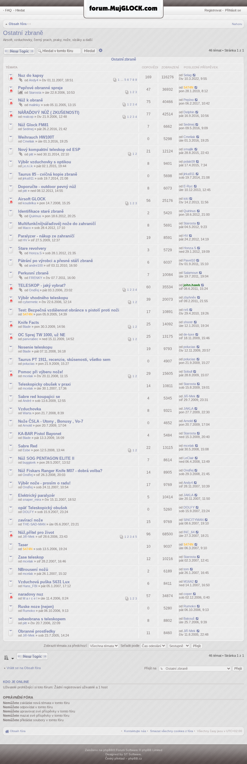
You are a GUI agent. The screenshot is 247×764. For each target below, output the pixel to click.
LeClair (188, 458)
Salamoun (190, 272)
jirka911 (28, 178)
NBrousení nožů (33, 569)
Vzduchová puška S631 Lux (44, 582)
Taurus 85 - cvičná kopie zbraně (47, 174)
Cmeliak (28, 141)
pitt (31, 154)
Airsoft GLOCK (31, 199)
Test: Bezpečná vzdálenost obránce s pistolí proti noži (68, 310)
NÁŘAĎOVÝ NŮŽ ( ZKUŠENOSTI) (48, 112)
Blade (27, 326)
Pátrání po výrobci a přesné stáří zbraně (55, 260)
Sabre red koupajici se (39, 396)
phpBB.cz (135, 758)
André (27, 400)
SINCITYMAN (193, 519)
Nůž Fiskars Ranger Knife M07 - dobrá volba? (60, 470)
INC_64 (189, 532)
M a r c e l (30, 598)
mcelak (28, 376)
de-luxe (188, 334)
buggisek (29, 462)
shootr (188, 322)
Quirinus (35, 216)
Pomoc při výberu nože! (40, 372)
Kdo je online (16, 682)
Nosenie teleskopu (35, 347)
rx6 (185, 310)
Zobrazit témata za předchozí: (66, 645)
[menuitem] (171, 731)
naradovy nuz (30, 594)
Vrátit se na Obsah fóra (24, 668)
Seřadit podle (130, 645)
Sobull (187, 371)
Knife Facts (28, 322)
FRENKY (35, 278)
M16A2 (188, 581)
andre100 (36, 265)
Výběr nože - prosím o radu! (44, 483)
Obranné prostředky (36, 631)
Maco (27, 228)
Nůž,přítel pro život (36, 532)
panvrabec (30, 339)
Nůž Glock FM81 (33, 125)
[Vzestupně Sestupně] (185, 645)
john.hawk (191, 285)
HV (25, 240)
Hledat (20, 10)
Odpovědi (150, 67)
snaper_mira (32, 499)
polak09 (189, 161)
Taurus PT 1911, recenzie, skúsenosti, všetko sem (64, 359)
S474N (188, 87)
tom (186, 569)
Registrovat (213, 10)
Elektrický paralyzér (36, 495)
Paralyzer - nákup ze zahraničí (46, 236)
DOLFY (28, 512)
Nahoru (237, 24)
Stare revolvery (32, 248)
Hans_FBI (30, 586)
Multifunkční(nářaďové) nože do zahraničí (57, 223)
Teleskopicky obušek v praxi (44, 384)
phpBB (108, 750)
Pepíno (188, 100)
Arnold (27, 425)
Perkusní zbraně (33, 273)
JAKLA (188, 408)
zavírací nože (30, 520)
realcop (28, 116)
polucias (189, 347)
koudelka (29, 203)
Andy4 (33, 80)
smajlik (188, 149)
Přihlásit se (233, 10)
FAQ (8, 10)
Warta (27, 413)
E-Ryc (188, 186)
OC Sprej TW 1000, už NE (41, 335)
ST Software (132, 754)
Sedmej (28, 129)
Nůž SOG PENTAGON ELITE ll (46, 458)
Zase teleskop (31, 557)
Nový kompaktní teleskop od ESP (49, 149)
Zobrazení (170, 67)
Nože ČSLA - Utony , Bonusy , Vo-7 (50, 421)
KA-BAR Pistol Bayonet (39, 433)
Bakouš (189, 618)
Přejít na (150, 668)
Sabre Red (27, 446)
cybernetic (30, 302)
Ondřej (34, 290)
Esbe (26, 450)
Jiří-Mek (189, 396)
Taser (23, 545)
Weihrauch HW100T (36, 137)
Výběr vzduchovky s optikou (44, 162)
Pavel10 (189, 260)
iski (185, 198)
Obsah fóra (18, 24)
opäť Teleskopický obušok (42, 508)
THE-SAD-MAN (34, 524)
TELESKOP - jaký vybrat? (42, 285)
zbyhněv (189, 297)
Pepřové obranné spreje (40, 88)
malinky (34, 105)
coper (187, 594)
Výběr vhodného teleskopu (43, 298)
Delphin (188, 112)
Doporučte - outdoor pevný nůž (47, 186)
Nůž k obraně (30, 100)
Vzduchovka (29, 409)
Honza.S (35, 253)
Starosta (35, 92)
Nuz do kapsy (30, 75)
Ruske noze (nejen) (36, 606)
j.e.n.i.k (28, 166)
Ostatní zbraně (23, 33)
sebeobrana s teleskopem (42, 619)
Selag (187, 75)
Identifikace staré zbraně (41, 211)
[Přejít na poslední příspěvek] (194, 75)
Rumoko (29, 610)
